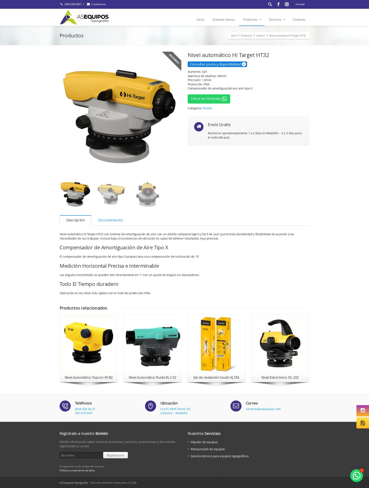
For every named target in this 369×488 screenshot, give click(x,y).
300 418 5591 (84, 413)
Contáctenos (98, 4)
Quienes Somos (223, 19)
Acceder (300, 4)
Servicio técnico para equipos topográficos (220, 456)
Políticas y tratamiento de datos (77, 470)
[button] (356, 475)
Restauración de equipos (208, 449)
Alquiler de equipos (204, 442)
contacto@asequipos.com (263, 409)
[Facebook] (278, 4)
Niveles (207, 108)
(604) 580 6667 (73, 4)
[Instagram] (287, 4)
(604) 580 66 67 (85, 409)
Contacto (299, 19)
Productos (250, 19)
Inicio (200, 19)
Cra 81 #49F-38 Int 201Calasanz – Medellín (175, 411)
